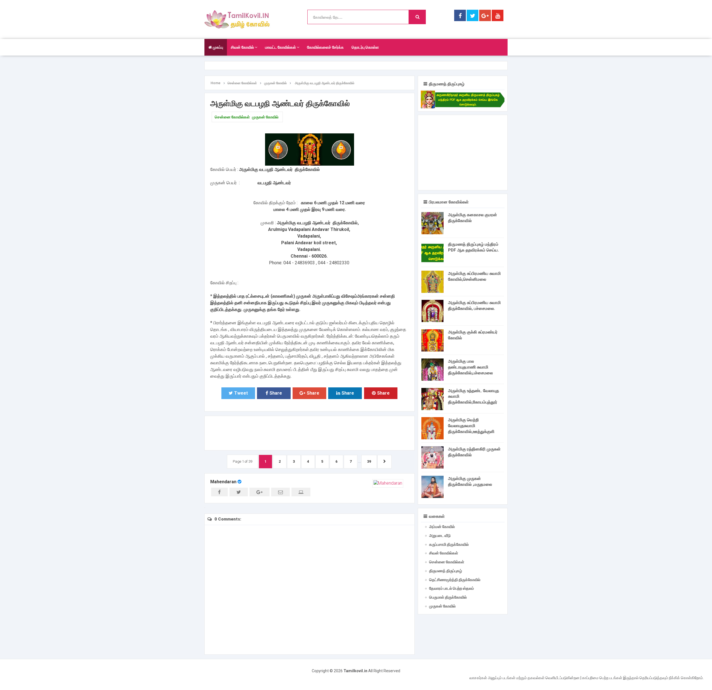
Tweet (241, 393)
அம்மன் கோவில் (442, 526)
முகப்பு (217, 47)
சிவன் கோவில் (243, 47)
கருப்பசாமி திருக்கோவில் (449, 544)
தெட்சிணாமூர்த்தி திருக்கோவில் (454, 579)
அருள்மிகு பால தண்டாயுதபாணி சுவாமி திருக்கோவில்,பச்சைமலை (470, 367)
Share (276, 393)
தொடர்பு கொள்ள (365, 47)
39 (369, 461)
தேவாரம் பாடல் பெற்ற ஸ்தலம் (451, 588)
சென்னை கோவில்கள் (232, 117)
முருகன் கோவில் (265, 117)
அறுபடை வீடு (440, 535)
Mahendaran (223, 481)
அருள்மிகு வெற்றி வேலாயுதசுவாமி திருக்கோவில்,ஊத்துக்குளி (471, 425)
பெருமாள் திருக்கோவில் (448, 597)
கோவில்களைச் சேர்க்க (325, 47)
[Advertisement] (309, 432)
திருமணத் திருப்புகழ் (445, 571)
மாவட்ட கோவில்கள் (281, 47)
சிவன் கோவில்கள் (443, 553)
